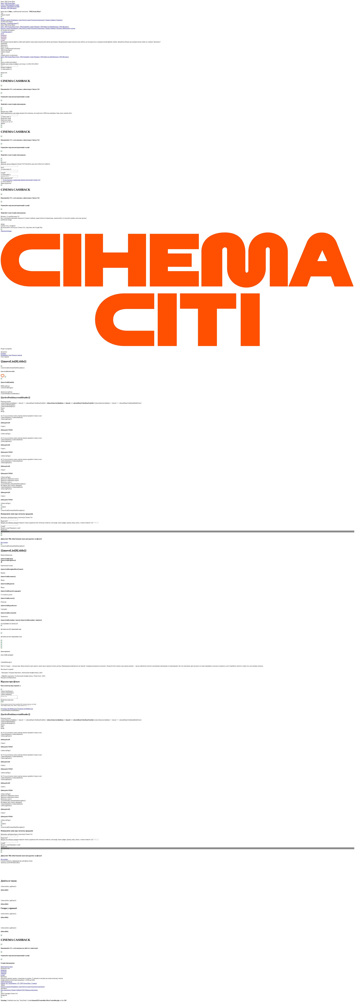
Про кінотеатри (6, 990)
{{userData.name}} (6, 32)
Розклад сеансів (6, 20)
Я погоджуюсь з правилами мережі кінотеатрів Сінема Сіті (21, 180)
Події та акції (26, 20)
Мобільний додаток (69, 28)
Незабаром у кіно (16, 20)
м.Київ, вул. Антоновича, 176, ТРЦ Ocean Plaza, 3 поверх (19, 983)
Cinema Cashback (50, 20)
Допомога (59, 20)
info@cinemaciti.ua (6, 981)
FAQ (23, 990)
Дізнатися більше (6, 231)
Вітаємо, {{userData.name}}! (10, 23)
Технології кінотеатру (38, 20)
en (3, 18)
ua (1, 18)
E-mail (3, 975)
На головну (4, 542)
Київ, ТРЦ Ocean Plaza (8, 26)
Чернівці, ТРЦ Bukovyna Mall (43, 26)
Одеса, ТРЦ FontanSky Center (24, 26)
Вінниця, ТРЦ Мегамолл (61, 26)
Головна (3, 353)
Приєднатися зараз (7, 966)
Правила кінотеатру (31, 990)
